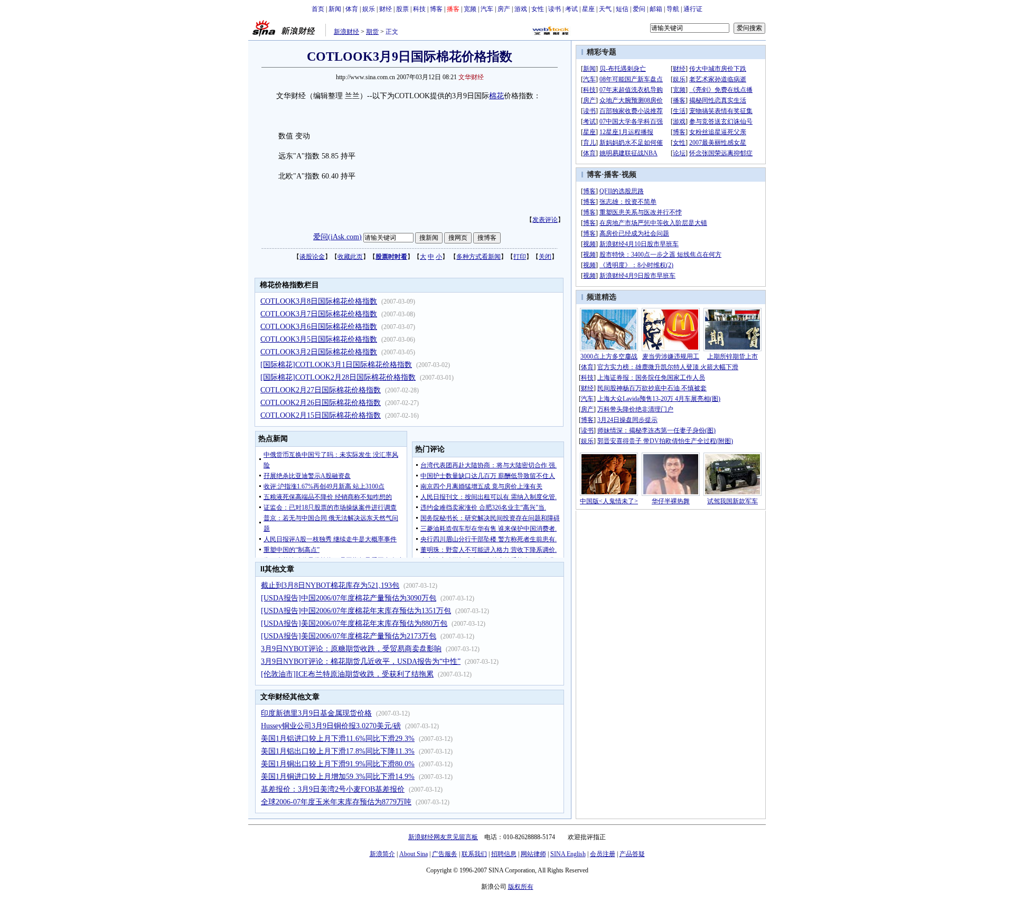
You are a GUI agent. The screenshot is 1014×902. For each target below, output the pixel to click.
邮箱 (656, 9)
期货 (372, 31)
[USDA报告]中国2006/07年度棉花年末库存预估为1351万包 (356, 611)
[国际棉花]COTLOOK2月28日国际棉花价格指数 (338, 377)
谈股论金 (312, 256)
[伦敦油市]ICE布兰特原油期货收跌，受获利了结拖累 (347, 674)
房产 (503, 9)
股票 (402, 9)
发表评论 (545, 219)
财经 (385, 9)
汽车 (487, 9)
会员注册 (602, 854)
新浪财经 (346, 31)
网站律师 (533, 854)
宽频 (470, 9)
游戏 (520, 9)
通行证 (692, 9)
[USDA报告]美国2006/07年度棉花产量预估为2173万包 (348, 636)
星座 (588, 9)
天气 (605, 9)
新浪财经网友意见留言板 (443, 837)
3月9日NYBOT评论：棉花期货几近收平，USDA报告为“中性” (361, 661)
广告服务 (444, 854)
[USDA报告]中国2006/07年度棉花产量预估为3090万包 (348, 598)
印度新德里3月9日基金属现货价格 (316, 713)
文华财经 (471, 77)
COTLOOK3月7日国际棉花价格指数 (318, 314)
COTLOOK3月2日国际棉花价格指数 (318, 352)
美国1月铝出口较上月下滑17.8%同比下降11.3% (338, 751)
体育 (351, 9)
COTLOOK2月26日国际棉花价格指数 (320, 403)
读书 (554, 9)
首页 (318, 9)
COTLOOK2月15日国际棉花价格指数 (320, 415)
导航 (672, 9)
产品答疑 (632, 854)
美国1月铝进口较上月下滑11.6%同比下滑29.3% (338, 739)
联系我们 (474, 854)
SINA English (568, 854)
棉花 (496, 96)
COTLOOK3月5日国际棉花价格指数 (318, 339)
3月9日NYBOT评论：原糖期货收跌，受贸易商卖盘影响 (351, 649)
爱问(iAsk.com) (337, 237)
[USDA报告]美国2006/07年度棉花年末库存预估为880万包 (354, 623)
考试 (571, 9)
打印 (519, 256)
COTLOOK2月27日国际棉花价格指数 (320, 390)
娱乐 (368, 9)
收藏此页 (350, 256)
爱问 (639, 9)
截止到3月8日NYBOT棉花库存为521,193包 (330, 585)
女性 (537, 9)
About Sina (413, 854)
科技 (419, 9)
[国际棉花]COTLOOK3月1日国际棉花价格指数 (336, 365)
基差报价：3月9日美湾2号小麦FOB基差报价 (333, 789)
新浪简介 (382, 854)
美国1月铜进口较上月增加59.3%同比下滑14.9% (338, 777)
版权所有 (520, 886)
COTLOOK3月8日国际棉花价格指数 (318, 301)
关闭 (545, 256)
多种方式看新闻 (478, 256)
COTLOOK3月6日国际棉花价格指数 (318, 327)
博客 (436, 9)
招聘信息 (504, 854)
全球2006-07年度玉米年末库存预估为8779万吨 (336, 802)
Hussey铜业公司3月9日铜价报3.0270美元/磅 (331, 726)
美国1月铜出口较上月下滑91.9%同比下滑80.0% (338, 764)
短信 (622, 9)
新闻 (334, 9)
